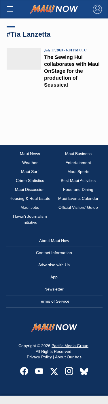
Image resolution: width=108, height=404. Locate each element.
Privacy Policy (39, 357)
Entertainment (78, 162)
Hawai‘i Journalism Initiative (30, 219)
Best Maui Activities (78, 180)
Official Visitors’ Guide (78, 207)
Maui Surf (30, 171)
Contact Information (54, 252)
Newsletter (54, 289)
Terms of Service (54, 301)
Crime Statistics (30, 180)
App (54, 277)
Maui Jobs (29, 207)
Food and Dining (78, 189)
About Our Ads (68, 357)
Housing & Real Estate (30, 198)
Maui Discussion (30, 189)
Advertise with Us (54, 264)
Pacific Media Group (70, 345)
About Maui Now (54, 240)
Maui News (30, 153)
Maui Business (78, 153)
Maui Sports (78, 171)
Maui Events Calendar (78, 198)
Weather (30, 162)
